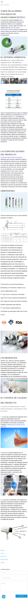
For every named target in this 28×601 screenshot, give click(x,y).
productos (7, 4)
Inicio (2, 4)
